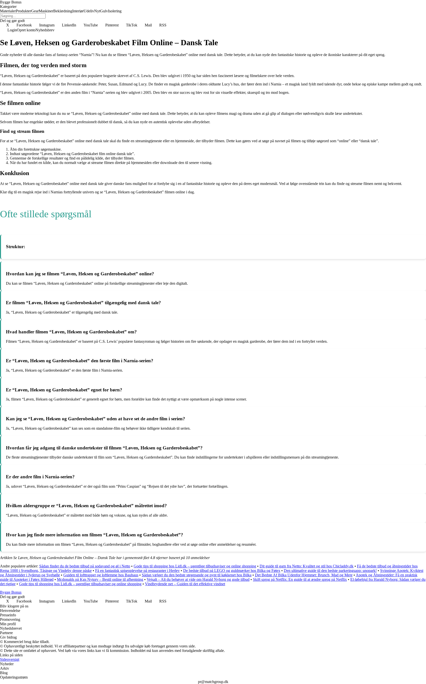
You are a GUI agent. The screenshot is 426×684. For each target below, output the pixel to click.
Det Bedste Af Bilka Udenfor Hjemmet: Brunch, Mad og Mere (304, 575)
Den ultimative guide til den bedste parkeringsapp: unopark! (330, 570)
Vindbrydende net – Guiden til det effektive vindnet (185, 584)
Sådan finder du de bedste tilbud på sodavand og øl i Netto (84, 566)
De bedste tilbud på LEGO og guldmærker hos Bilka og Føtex (231, 570)
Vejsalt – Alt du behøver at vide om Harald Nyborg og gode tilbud (198, 579)
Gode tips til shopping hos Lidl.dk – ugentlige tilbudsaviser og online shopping (195, 566)
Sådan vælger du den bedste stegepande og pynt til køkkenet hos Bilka (196, 575)
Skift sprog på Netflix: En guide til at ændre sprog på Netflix (300, 579)
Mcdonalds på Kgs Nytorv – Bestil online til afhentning (100, 579)
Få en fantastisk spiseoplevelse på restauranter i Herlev (137, 570)
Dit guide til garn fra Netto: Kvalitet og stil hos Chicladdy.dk (307, 566)
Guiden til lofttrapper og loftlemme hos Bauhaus (100, 575)
